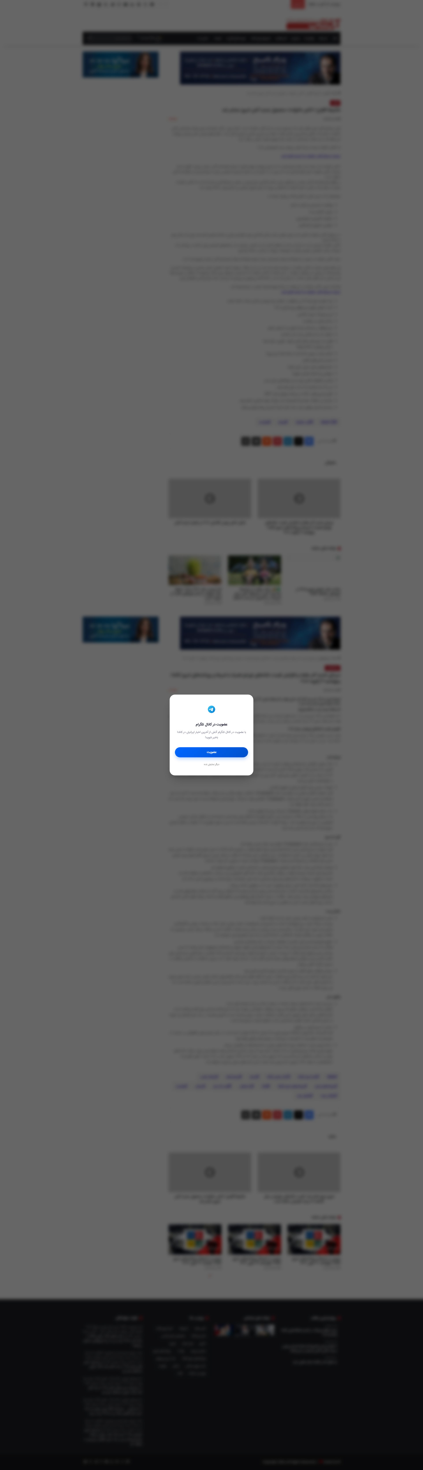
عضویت (211, 752)
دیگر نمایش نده (211, 765)
